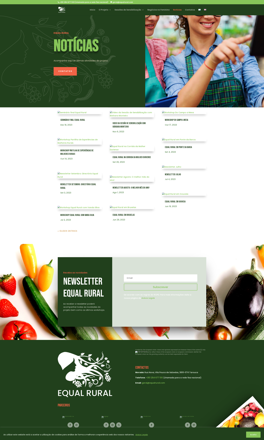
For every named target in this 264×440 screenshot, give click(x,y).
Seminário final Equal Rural (72, 120)
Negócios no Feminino (158, 10)
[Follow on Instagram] (76, 425)
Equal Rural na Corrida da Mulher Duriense (132, 157)
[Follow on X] (118, 425)
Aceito (253, 434)
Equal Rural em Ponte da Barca (178, 147)
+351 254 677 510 (154, 377)
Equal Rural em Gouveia (175, 201)
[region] (132, 433)
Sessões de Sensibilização (128, 10)
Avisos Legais (141, 434)
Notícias (177, 10)
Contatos (190, 10)
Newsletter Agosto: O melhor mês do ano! (131, 187)
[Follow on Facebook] (70, 425)
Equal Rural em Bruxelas (124, 215)
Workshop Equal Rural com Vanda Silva (77, 215)
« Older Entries (67, 231)
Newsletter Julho (173, 174)
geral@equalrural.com (153, 382)
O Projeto (103, 10)
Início (92, 10)
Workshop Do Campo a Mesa (176, 120)
